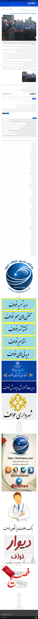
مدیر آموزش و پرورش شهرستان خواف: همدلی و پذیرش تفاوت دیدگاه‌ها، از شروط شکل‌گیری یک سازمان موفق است (22, 121)
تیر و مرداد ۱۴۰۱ (34, 197)
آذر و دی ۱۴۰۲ (34, 178)
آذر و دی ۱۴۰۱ (34, 191)
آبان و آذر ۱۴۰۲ (34, 179)
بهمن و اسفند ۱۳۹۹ (33, 216)
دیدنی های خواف (19, 604)
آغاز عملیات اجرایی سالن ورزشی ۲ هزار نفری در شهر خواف (29, 91)
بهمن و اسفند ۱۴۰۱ (34, 188)
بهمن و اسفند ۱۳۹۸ (33, 230)
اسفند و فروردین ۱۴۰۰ (33, 201)
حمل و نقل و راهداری (28, 10)
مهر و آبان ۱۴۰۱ (34, 193)
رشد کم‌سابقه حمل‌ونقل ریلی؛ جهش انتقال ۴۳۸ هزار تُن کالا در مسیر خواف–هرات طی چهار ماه (25, 90)
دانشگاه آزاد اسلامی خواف (19, 428)
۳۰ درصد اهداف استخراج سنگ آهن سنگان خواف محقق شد (29, 87)
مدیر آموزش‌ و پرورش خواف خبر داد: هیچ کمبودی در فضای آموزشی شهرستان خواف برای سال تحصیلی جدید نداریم (22, 119)
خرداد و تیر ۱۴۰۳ (34, 171)
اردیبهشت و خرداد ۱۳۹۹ (33, 226)
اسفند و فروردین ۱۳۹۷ (33, 244)
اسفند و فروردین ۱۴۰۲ (33, 174)
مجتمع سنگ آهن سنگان (19, 429)
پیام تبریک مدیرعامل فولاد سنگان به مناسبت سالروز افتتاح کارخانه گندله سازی (26, 133)
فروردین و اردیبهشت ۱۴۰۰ (33, 215)
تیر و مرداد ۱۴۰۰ (34, 211)
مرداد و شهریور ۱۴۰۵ (33, 142)
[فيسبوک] (33, 94)
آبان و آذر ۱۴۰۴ (34, 149)
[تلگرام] (35, 94)
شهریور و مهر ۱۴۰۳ (34, 167)
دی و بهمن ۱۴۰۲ (34, 177)
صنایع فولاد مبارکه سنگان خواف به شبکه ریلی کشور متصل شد (23, 13)
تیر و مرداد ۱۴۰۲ (34, 183)
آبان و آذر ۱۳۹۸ (34, 234)
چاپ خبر (9, 9)
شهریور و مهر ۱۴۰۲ (34, 181)
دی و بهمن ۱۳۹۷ (34, 246)
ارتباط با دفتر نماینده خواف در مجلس (19, 608)
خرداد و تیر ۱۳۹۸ (34, 240)
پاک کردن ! (4, 113)
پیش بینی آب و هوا (19, 297)
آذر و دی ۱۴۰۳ (34, 163)
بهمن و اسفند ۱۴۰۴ (34, 145)
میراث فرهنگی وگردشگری (29, 5)
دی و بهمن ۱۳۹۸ (34, 231)
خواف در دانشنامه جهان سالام (19, 609)
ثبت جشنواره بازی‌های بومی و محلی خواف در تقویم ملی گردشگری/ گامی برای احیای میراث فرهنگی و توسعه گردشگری (22, 130)
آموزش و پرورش (19, 5)
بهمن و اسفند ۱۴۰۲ (34, 176)
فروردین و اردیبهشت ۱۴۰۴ (33, 158)
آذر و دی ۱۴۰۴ (34, 148)
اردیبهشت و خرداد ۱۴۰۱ (33, 198)
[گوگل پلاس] (32, 94)
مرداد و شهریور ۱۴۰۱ (33, 196)
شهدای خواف (19, 599)
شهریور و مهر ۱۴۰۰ (34, 208)
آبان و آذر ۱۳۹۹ (34, 220)
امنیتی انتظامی (24, 5)
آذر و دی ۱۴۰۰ (34, 205)
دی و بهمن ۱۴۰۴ (34, 147)
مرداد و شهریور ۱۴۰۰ (33, 210)
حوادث (16, 5)
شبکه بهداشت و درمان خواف (19, 424)
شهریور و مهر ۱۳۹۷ (33, 251)
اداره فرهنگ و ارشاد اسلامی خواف (19, 430)
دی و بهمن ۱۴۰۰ (34, 203)
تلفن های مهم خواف (19, 600)
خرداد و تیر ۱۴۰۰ (34, 212)
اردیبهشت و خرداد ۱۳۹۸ (33, 241)
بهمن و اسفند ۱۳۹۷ (33, 245)
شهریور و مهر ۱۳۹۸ (34, 236)
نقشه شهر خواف (19, 594)
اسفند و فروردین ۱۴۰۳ (33, 159)
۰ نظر (11, 9)
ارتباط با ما (19, 601)
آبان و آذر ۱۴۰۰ (34, 206)
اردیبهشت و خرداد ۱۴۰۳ (33, 172)
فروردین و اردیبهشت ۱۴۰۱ (33, 200)
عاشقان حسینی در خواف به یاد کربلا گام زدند (30, 125)
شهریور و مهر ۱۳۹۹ (34, 222)
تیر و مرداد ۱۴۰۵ (34, 143)
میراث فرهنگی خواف (19, 427)
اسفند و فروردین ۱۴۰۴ (33, 144)
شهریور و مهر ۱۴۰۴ (34, 152)
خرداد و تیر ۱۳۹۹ (34, 225)
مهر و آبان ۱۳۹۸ (34, 235)
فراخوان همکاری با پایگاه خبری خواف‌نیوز (31, 86)
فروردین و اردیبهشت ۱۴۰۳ (33, 173)
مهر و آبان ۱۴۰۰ (34, 207)
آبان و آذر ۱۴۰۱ (34, 192)
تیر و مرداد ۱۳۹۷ (34, 254)
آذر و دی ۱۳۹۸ (34, 232)
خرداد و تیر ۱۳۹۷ (34, 255)
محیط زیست (12, 5)
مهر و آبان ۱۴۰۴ (34, 150)
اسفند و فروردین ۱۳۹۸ (33, 229)
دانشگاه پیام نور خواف (19, 426)
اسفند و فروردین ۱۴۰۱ (33, 187)
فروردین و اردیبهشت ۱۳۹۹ (33, 227)
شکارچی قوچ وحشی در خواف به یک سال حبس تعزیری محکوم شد (28, 89)
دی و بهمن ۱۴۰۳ (34, 162)
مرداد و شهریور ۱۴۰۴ (33, 153)
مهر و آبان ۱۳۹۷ (34, 250)
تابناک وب (31, 617)
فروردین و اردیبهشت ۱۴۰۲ (33, 186)
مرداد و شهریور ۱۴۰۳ (33, 168)
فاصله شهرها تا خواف (19, 595)
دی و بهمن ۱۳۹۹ (34, 217)
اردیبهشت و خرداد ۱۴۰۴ (33, 157)
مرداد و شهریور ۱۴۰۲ (33, 182)
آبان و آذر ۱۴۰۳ (34, 164)
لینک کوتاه (12, 93)
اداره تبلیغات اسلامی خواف (19, 425)
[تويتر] (30, 94)
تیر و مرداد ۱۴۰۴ (34, 154)
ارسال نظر (7, 113)
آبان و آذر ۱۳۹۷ (34, 249)
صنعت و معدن (35, 5)
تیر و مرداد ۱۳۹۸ (34, 239)
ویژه (35, 10)
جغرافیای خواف (19, 602)
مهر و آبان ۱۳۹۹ (34, 221)
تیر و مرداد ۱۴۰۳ (34, 169)
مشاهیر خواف (19, 603)
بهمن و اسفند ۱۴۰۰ (34, 202)
